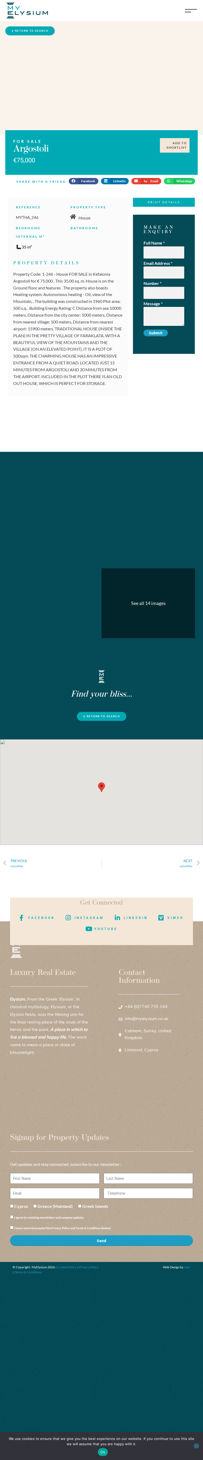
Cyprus (21, 1206)
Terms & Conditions (28, 1272)
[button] (83, 181)
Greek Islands (95, 1206)
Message (153, 303)
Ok (102, 1452)
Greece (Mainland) (55, 1206)
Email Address (158, 263)
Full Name (154, 242)
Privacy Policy (88, 1267)
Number (153, 283)
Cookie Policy (67, 1267)
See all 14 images (148, 603)
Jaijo (187, 1267)
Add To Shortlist (177, 145)
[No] (196, 1446)
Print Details (164, 202)
